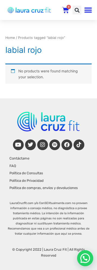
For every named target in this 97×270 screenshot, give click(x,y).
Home (10, 38)
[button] (76, 10)
